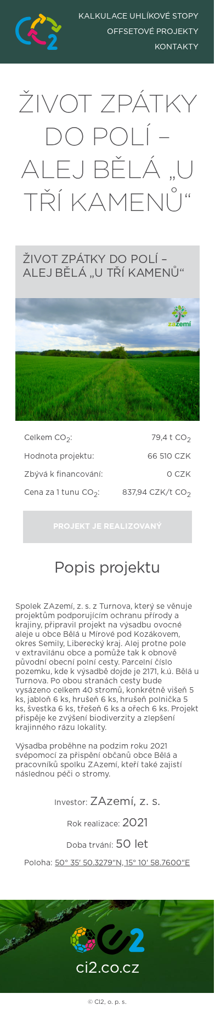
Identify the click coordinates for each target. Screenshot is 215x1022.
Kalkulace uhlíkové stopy (138, 16)
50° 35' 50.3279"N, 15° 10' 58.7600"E (122, 863)
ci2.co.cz (107, 968)
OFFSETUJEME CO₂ (38, 21)
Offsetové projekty (153, 32)
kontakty (177, 47)
